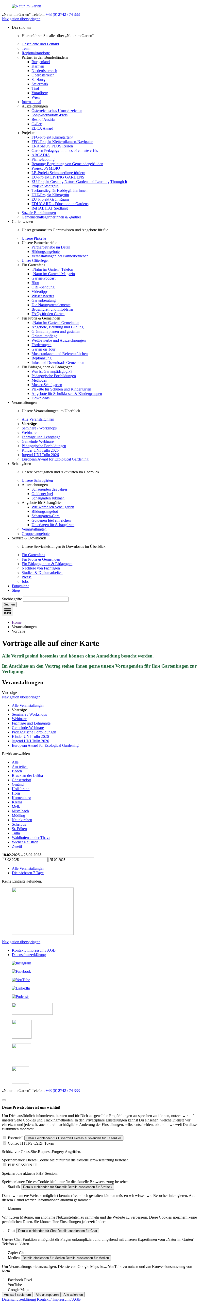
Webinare (29, 432)
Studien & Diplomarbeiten (42, 572)
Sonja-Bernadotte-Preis (49, 115)
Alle (15, 762)
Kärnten (38, 66)
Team (26, 48)
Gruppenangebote (36, 534)
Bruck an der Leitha (27, 775)
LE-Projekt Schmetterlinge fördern (58, 173)
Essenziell (15, 1138)
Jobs (25, 581)
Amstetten (20, 766)
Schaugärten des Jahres (49, 489)
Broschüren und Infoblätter (52, 309)
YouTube (15, 1285)
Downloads (41, 398)
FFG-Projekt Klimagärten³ (52, 137)
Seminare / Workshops (39, 428)
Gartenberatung (44, 300)
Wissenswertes (43, 296)
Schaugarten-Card (46, 516)
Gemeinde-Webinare (38, 441)
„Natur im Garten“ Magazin (53, 274)
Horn (16, 793)
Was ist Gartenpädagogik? (52, 371)
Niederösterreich (44, 71)
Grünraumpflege (44, 336)
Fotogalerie (20, 586)
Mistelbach (20, 811)
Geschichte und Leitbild (40, 44)
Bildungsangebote (46, 251)
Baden (17, 771)
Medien (14, 1258)
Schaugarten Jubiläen (48, 498)
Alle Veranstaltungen (38, 419)
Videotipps (40, 291)
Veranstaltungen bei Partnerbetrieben (60, 256)
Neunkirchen (22, 820)
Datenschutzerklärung (29, 955)
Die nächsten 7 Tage (28, 873)
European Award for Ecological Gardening (55, 459)
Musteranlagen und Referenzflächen (60, 354)
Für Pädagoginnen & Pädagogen (47, 564)
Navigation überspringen (21, 19)
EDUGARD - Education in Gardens (60, 204)
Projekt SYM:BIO (46, 168)
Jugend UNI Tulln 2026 (40, 455)
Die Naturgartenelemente (51, 305)
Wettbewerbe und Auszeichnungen (59, 340)
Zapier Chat (17, 1253)
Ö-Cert (37, 124)
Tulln (16, 833)
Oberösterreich (43, 75)
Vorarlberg (40, 93)
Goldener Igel (42, 494)
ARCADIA (41, 155)
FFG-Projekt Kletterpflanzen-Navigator (62, 142)
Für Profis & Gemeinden (41, 559)
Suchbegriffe (12, 599)
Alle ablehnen (73, 1294)
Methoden (39, 380)
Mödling (18, 815)
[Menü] (7, 611)
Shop (16, 590)
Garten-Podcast (43, 278)
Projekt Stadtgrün (45, 186)
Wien (36, 97)
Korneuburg (21, 798)
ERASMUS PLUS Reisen (52, 146)
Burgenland (41, 62)
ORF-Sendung (43, 287)
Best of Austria (43, 119)
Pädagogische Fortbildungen (54, 376)
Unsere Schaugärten (37, 480)
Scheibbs (19, 824)
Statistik (14, 1187)
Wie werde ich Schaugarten (53, 507)
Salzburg (38, 79)
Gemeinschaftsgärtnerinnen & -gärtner (51, 217)
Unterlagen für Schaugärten (53, 525)
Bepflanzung (41, 358)
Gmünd (18, 784)
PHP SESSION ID (22, 1165)
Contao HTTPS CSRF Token (31, 1143)
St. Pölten (19, 829)
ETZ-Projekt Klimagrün (50, 195)
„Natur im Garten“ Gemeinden (55, 322)
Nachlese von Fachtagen (41, 568)
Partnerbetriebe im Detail (51, 247)
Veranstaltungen (34, 529)
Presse (27, 577)
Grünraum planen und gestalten (56, 331)
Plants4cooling (43, 159)
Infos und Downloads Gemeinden (58, 362)
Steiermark (40, 84)
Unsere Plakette (34, 238)
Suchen (9, 604)
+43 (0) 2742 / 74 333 (63, 14)
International (31, 102)
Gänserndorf (21, 780)
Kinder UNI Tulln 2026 (40, 450)
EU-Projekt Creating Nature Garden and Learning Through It (79, 181)
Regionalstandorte (36, 53)
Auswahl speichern (17, 1294)
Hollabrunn (21, 789)
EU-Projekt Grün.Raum (50, 199)
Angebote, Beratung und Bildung (58, 327)
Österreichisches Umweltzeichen (57, 110)
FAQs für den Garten (48, 314)
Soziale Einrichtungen (39, 213)
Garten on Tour (43, 349)
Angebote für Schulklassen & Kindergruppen (67, 393)
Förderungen (41, 345)
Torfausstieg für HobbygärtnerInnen (59, 190)
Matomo (14, 1209)
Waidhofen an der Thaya (31, 837)
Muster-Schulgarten (47, 385)
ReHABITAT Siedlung (50, 208)
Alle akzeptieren (47, 1294)
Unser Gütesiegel (35, 260)
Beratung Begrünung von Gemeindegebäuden (67, 164)
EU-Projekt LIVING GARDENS (58, 177)
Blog (35, 283)
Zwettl (17, 846)
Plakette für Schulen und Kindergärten (61, 389)
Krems (17, 802)
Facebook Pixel (20, 1280)
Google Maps (18, 1290)
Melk (16, 806)
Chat (11, 1230)
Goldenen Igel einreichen (51, 520)
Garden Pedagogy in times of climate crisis (65, 150)
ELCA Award (42, 128)
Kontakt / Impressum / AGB (34, 950)
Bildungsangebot (45, 511)
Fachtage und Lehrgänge (41, 437)
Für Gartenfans (33, 555)
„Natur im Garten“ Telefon (52, 269)
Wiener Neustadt (25, 842)
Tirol (35, 88)
